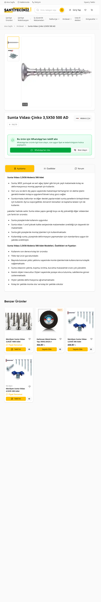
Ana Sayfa (8, 26)
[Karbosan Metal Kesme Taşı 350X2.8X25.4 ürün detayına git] (49, 321)
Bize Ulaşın (82, 150)
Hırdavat (20, 26)
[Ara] (62, 10)
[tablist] (49, 168)
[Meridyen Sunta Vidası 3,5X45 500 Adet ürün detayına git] (80, 321)
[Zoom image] (88, 40)
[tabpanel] (49, 232)
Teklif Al (17, 349)
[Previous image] (24, 72)
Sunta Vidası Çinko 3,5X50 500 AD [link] (41, 26)
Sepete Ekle (46, 349)
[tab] (19, 168)
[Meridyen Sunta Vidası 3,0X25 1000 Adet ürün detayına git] (18, 321)
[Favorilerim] (86, 10)
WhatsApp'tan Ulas (42, 150)
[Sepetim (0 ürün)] (92, 10)
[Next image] (88, 72)
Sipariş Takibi (89, 2)
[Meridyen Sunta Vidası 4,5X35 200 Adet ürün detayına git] (18, 369)
